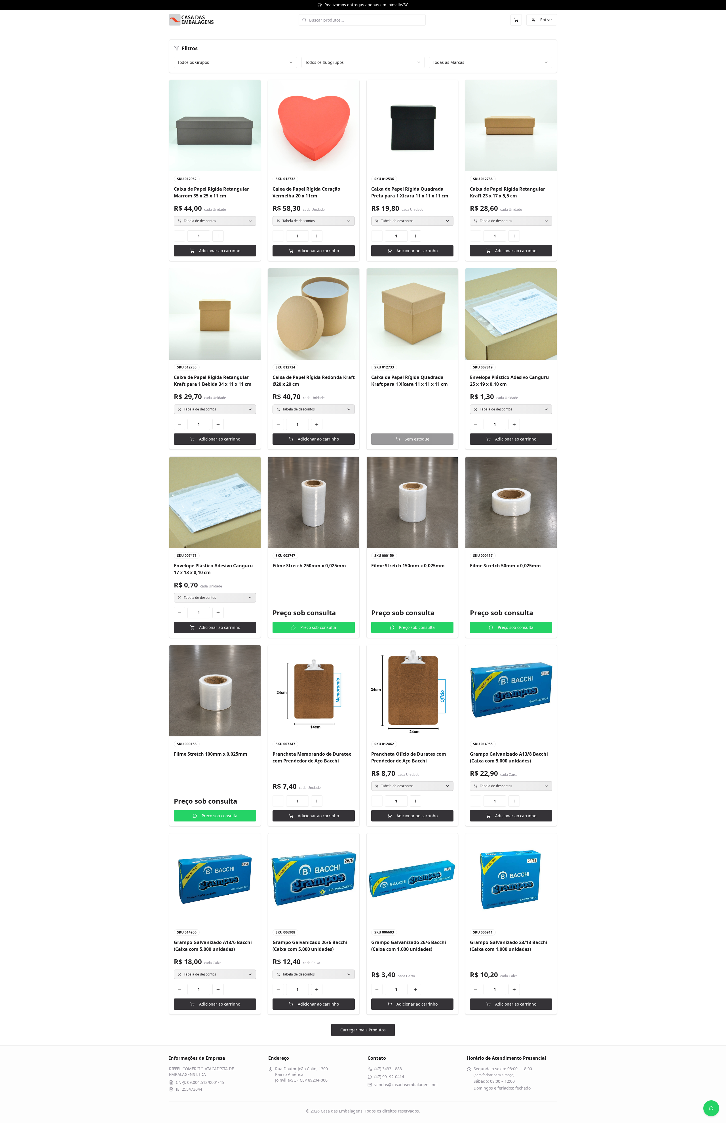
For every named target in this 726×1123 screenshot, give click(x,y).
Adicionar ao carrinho (219, 250)
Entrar (546, 19)
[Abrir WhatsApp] (711, 1108)
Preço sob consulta (318, 627)
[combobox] (235, 62)
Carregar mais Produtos (363, 1030)
